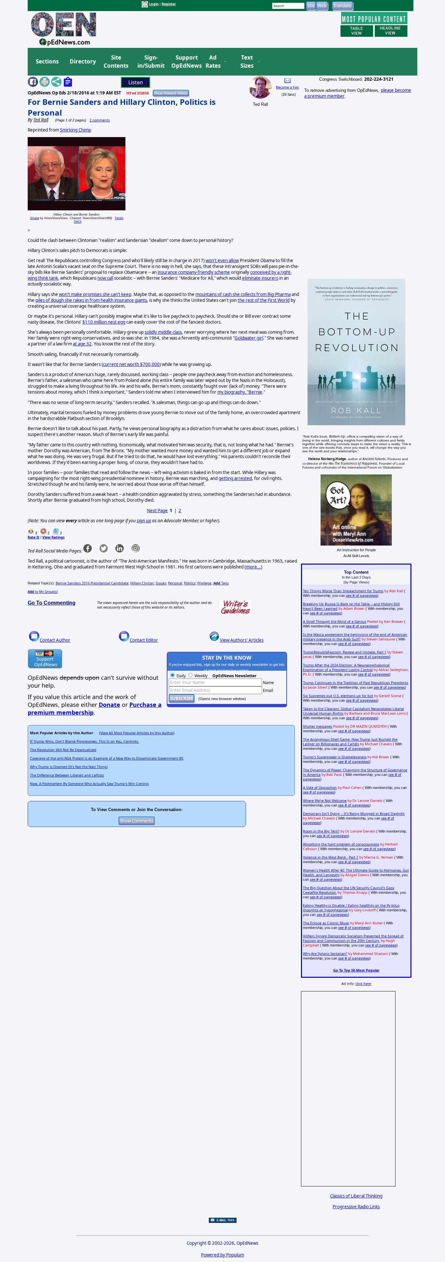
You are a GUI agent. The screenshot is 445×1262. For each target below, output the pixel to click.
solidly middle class (163, 332)
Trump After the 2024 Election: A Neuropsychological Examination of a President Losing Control (346, 667)
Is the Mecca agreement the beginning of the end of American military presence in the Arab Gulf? (355, 636)
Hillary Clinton (142, 583)
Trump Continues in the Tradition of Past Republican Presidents (355, 682)
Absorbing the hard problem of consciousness (341, 844)
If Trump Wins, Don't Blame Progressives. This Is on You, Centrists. (84, 741)
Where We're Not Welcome (325, 800)
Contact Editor (144, 640)
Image (35, 218)
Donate (109, 704)
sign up (144, 521)
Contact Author (55, 640)
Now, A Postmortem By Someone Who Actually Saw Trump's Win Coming (89, 783)
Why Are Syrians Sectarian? (325, 953)
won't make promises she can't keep (95, 294)
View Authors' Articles (242, 640)
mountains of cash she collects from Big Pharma (243, 294)
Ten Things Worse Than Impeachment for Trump (343, 591)
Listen (135, 82)
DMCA (77, 221)
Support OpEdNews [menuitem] (184, 62)
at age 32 (82, 344)
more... (253, 567)
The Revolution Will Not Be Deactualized (63, 750)
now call (105, 278)
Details (119, 218)
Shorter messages (317, 726)
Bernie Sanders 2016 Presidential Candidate (92, 583)
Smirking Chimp (75, 130)
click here (363, 983)
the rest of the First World (264, 300)
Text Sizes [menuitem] (246, 62)
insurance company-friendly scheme (194, 272)
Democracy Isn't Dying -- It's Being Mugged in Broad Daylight (354, 813)
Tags (221, 583)
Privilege (204, 583)
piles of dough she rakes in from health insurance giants (91, 300)
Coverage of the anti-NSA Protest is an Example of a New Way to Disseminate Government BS (106, 758)
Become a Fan (287, 87)
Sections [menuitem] (47, 61)
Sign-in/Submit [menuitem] (150, 62)
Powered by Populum (222, 1255)
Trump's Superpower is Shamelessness (334, 757)
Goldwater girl (249, 338)
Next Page (157, 510)
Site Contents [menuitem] (116, 62)
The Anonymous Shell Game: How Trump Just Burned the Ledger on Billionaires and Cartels (350, 741)
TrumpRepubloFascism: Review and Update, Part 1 (344, 652)
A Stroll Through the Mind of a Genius (334, 621)
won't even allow (222, 260)
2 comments (100, 120)
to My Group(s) (43, 591)
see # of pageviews (361, 595)
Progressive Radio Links (356, 1207)
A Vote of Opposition (320, 787)
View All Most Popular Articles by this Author (136, 733)
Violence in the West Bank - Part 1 (330, 857)
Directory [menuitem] (82, 61)
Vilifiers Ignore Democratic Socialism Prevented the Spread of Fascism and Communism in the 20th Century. (353, 938)
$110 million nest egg (103, 322)
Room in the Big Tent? (321, 831)
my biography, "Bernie (239, 392)
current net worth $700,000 (131, 364)
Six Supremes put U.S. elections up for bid (338, 696)
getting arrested (235, 478)
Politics (189, 583)
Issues (161, 583)
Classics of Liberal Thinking (356, 1196)
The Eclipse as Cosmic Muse (326, 923)
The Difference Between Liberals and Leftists (67, 775)
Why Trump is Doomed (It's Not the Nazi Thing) (69, 766)
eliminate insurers (260, 278)
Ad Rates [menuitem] (213, 62)
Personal (175, 583)
